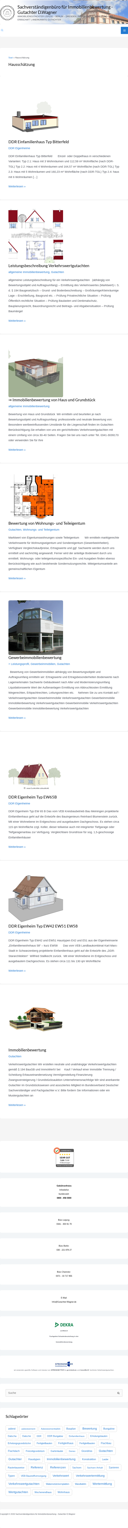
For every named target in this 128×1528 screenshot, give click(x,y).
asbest (11, 1428)
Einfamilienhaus (76, 1436)
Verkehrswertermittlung (90, 1475)
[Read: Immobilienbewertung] (35, 1019)
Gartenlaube (57, 1451)
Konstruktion (89, 1459)
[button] (2, 30)
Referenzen (58, 1467)
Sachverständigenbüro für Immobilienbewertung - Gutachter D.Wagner (65, 9)
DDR (39, 1436)
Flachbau (106, 1443)
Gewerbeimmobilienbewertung (35, 657)
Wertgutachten (18, 1492)
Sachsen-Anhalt (95, 1467)
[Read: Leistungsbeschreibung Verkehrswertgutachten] (35, 235)
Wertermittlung (102, 1483)
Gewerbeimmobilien (43, 664)
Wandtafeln (80, 1484)
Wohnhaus (64, 1492)
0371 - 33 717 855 (64, 1276)
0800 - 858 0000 (64, 1198)
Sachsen (76, 1467)
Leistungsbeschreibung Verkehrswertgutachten (48, 265)
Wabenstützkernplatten (57, 1484)
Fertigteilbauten (44, 1443)
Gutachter (15, 1459)
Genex (72, 1451)
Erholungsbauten (98, 1436)
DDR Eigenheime (19, 148)
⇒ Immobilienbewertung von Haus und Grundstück (51, 399)
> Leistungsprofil (18, 664)
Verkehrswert (61, 1475)
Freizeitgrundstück (35, 1451)
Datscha (12, 1436)
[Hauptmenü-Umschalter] (124, 30)
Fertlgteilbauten (87, 1443)
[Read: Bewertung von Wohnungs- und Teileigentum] (33, 496)
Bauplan (71, 1428)
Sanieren (114, 1467)
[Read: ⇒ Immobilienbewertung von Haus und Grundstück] (35, 369)
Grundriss (86, 1451)
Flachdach (14, 1451)
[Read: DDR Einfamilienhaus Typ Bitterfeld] (35, 111)
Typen (11, 1475)
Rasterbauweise (16, 1467)
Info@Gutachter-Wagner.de (64, 1302)
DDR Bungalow (55, 1436)
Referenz (37, 1467)
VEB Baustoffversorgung (33, 1476)
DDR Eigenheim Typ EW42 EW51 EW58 (43, 926)
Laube (105, 1459)
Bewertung (89, 1428)
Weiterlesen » (17, 186)
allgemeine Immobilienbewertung (28, 272)
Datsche (26, 1436)
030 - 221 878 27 (64, 1250)
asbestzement (28, 1429)
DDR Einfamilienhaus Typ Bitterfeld (38, 141)
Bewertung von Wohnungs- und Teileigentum (46, 523)
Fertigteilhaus (65, 1443)
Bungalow (109, 1428)
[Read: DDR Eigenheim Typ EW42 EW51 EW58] (35, 896)
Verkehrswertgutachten (23, 1483)
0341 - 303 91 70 (64, 1224)
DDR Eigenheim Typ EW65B (32, 797)
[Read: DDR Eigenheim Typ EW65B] (35, 767)
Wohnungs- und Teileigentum (41, 529)
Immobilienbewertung (27, 1049)
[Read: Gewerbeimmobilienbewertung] (35, 627)
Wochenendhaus (43, 1492)
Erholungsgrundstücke (19, 1443)
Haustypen (34, 1459)
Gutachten (57, 272)
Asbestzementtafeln (50, 1429)
